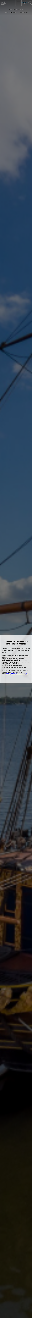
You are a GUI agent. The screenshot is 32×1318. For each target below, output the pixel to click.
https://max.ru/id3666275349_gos (17, 674)
